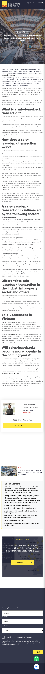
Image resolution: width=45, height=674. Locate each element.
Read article (19, 563)
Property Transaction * (10, 608)
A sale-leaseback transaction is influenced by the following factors (21, 512)
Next (38, 652)
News (19, 467)
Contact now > (27, 412)
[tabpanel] (22, 556)
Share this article (19, 426)
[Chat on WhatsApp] (36, 658)
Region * (5, 616)
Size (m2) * (6, 625)
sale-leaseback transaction (10, 130)
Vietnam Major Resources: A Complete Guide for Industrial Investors (30, 472)
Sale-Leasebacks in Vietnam (14, 520)
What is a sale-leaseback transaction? (17, 505)
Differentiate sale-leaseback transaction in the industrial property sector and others (20, 516)
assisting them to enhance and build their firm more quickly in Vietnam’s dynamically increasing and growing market (21, 371)
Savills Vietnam (12, 334)
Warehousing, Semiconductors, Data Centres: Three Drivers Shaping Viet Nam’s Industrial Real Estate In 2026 (22, 548)
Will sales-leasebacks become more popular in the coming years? (21, 524)
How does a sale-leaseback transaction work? (20, 508)
